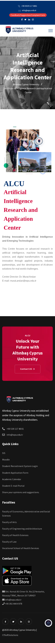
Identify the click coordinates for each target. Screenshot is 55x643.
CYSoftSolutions (10, 635)
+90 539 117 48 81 (15, 428)
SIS (3, 453)
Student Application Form (15, 472)
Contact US (26, 368)
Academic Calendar (11, 479)
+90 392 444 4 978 (13, 603)
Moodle (6, 459)
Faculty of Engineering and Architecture (22, 528)
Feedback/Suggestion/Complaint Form (28, 15)
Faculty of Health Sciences (15, 535)
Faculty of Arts (9, 522)
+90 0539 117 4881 (29, 6)
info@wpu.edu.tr (29, 10)
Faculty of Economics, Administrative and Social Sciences (26, 513)
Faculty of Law (9, 541)
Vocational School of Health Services (20, 548)
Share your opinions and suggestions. (20, 492)
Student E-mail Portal (13, 485)
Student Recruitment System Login (20, 466)
